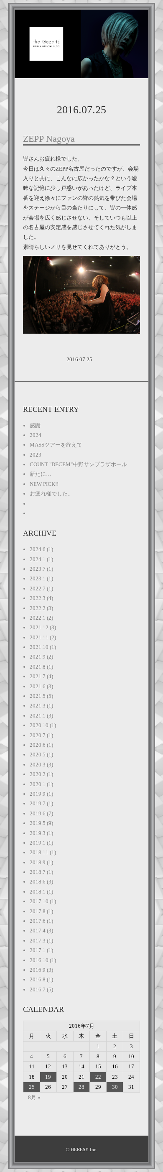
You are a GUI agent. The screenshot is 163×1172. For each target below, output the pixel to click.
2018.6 (38, 881)
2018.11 (39, 852)
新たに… (40, 474)
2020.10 (39, 725)
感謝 (35, 425)
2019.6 (38, 813)
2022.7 (38, 588)
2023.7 (38, 569)
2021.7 (38, 676)
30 (115, 1087)
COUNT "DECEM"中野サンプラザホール (78, 464)
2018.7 (38, 872)
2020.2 (38, 774)
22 (98, 1077)
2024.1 (38, 559)
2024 (35, 435)
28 (81, 1087)
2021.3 (38, 705)
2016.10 (39, 960)
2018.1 (38, 892)
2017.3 (38, 940)
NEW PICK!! (44, 484)
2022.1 (38, 618)
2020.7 (38, 735)
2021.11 (39, 637)
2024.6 (38, 549)
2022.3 (38, 598)
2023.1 (38, 578)
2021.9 (38, 657)
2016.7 (38, 989)
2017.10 (39, 901)
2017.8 (38, 911)
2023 (35, 455)
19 (48, 1077)
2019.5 (38, 823)
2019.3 (38, 833)
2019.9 (38, 794)
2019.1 (38, 843)
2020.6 (38, 745)
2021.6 (38, 686)
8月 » (34, 1097)
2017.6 (38, 921)
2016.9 (38, 970)
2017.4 (38, 930)
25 (32, 1087)
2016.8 (38, 979)
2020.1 (38, 784)
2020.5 (38, 754)
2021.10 (39, 647)
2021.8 (38, 667)
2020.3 (38, 764)
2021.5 (38, 696)
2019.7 (38, 803)
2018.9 (38, 862)
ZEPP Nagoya (49, 138)
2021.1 (38, 715)
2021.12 (39, 627)
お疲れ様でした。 (51, 493)
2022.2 (38, 608)
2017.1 (38, 950)
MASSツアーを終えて (56, 445)
